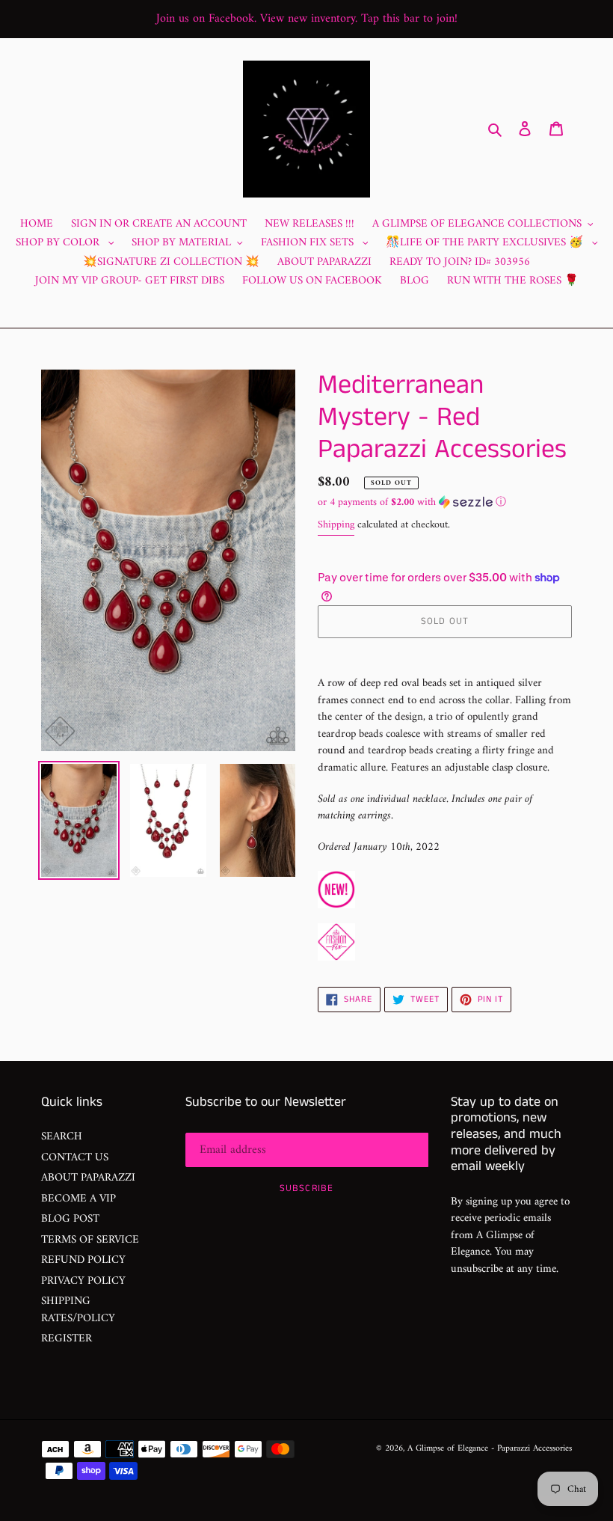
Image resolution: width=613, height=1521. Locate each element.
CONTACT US (74, 1158)
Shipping (336, 524)
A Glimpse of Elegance (447, 1449)
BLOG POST (70, 1219)
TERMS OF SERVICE (90, 1240)
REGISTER (66, 1339)
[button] (412, 502)
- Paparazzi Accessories (531, 1449)
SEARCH (61, 1137)
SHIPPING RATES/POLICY (78, 1310)
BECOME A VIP (78, 1199)
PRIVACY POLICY (83, 1281)
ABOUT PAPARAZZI (88, 1178)
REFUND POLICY (83, 1260)
